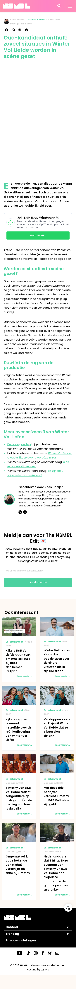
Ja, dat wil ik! (38, 582)
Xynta (45, 969)
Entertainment (36, 19)
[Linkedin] (25, 512)
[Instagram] (20, 512)
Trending (12, 934)
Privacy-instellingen (21, 940)
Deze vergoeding (19, 444)
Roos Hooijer (17, 19)
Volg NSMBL (38, 235)
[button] (65, 927)
